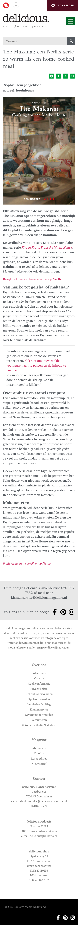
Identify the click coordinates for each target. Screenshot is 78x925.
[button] (62, 5)
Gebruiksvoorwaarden (39, 694)
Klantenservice (39, 709)
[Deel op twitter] (65, 76)
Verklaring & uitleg (39, 704)
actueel (8, 90)
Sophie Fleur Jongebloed (23, 85)
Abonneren (39, 748)
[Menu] (70, 21)
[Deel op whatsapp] (72, 76)
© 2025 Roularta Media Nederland (25, 907)
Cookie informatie (39, 683)
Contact (39, 678)
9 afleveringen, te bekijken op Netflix (27, 563)
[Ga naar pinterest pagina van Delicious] (62, 612)
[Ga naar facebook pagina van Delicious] (53, 612)
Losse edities (39, 758)
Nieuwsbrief (39, 764)
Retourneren (39, 720)
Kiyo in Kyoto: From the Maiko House (47, 247)
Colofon (39, 753)
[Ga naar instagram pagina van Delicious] (70, 612)
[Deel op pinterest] (51, 76)
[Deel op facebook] (58, 76)
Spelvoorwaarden (39, 699)
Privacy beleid (39, 689)
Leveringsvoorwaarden (39, 714)
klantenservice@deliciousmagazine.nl (39, 597)
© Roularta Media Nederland (39, 725)
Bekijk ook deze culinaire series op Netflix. (33, 279)
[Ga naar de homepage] (26, 18)
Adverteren (39, 673)
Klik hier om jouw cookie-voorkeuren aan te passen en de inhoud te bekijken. (36, 365)
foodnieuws (25, 90)
